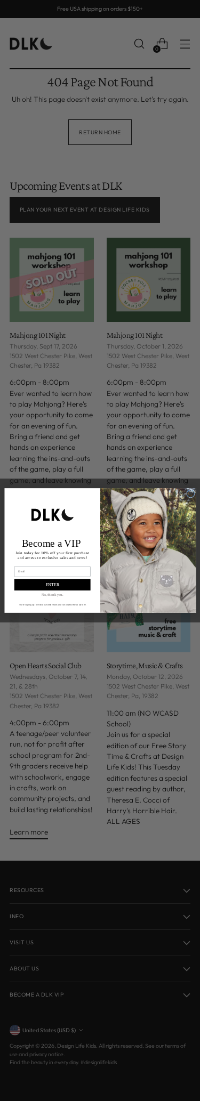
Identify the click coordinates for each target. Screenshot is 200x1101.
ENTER (52, 584)
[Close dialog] (190, 493)
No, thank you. (52, 594)
